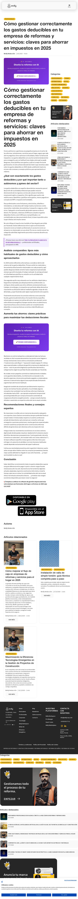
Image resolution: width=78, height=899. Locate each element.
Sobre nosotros (36, 715)
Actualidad (62, 100)
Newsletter (35, 712)
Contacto (35, 718)
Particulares (22, 712)
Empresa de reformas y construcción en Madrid (19, 748)
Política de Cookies (52, 745)
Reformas (65, 97)
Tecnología (22, 721)
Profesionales (9, 19)
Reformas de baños (55, 748)
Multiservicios (56, 94)
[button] (68, 5)
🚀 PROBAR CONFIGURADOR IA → (26, 76)
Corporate (22, 718)
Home (20, 709)
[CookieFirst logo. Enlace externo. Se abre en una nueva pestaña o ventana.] (2, 882)
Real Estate (55, 88)
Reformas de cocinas (68, 748)
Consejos (55, 97)
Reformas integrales (41, 748)
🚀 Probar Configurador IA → (26, 342)
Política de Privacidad (39, 745)
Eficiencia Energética (22, 731)
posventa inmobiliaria (59, 85)
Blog (33, 709)
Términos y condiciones (25, 745)
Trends (67, 78)
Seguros (65, 88)
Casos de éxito (56, 91)
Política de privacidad (70, 880)
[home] (13, 6)
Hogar (54, 100)
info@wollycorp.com (66, 718)
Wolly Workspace (24, 724)
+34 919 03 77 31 (65, 721)
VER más (12, 620)
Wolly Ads (21, 727)
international (56, 81)
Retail (66, 81)
